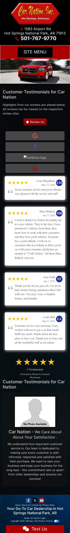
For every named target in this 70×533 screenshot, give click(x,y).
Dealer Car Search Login (34, 518)
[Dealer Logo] (35, 14)
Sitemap (29, 521)
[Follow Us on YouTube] (41, 500)
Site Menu (35, 52)
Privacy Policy (49, 505)
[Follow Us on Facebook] (28, 500)
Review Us (36, 122)
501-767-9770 (38, 38)
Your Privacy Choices (43, 521)
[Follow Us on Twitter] (35, 500)
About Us (26, 505)
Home (17, 505)
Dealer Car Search (41, 374)
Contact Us (36, 505)
